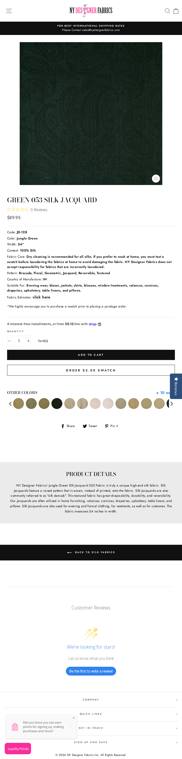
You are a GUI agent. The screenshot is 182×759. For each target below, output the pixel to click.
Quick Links (91, 714)
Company (91, 699)
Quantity (15, 331)
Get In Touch (91, 728)
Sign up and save (91, 742)
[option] (91, 28)
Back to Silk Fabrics (94, 552)
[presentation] (10, 403)
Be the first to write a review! (91, 671)
